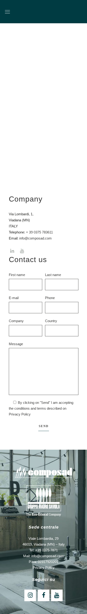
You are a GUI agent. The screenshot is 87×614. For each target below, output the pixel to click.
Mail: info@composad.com (43, 556)
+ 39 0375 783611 (39, 232)
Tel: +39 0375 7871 (43, 550)
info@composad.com (35, 238)
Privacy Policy (20, 414)
